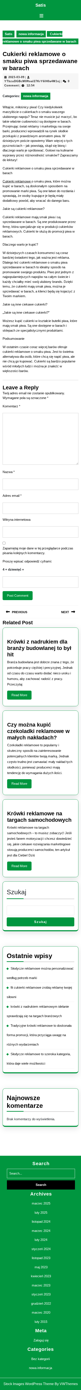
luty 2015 (41, 1321)
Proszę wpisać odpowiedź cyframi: (27, 561)
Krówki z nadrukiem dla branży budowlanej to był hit (39, 648)
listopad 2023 (41, 1258)
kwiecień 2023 (41, 1276)
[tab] (41, 15)
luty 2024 (41, 1240)
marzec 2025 (41, 1203)
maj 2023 (41, 1267)
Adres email (12, 495)
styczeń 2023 (41, 1294)
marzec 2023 (41, 1285)
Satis (40, 5)
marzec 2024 (41, 1231)
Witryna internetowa (16, 519)
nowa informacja (31, 34)
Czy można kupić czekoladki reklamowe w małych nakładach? (38, 731)
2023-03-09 (16, 77)
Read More (21, 696)
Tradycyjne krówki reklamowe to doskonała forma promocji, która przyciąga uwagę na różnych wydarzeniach (39, 1035)
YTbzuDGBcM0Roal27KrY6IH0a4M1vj (32, 81)
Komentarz (11, 406)
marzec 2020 (41, 1312)
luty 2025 (41, 1212)
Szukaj (16, 892)
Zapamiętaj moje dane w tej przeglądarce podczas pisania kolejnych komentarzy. (38, 550)
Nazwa (9, 472)
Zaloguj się (41, 1340)
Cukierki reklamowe (17, 181)
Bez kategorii (40, 1359)
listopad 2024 (41, 1221)
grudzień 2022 (41, 1303)
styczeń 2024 (41, 1249)
